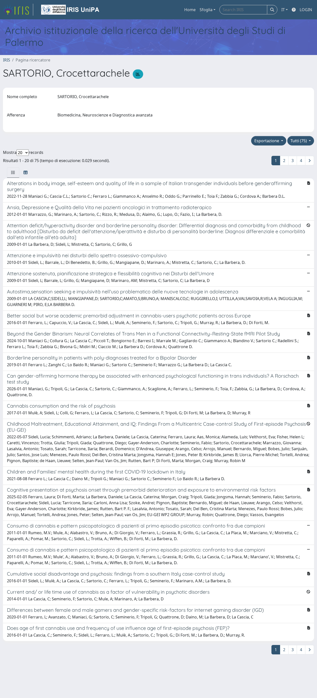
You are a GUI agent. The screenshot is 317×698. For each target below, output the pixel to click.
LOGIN (306, 9)
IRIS (6, 60)
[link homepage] (18, 10)
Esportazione (267, 140)
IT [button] (283, 9)
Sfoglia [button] (206, 9)
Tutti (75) (299, 140)
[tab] (13, 172)
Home (190, 9)
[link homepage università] (70, 10)
